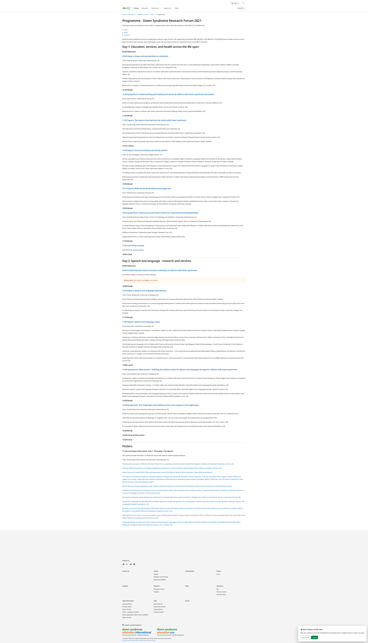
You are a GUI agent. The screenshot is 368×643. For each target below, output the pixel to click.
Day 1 (126, 30)
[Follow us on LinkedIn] (134, 564)
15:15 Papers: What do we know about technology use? (146, 188)
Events (187, 601)
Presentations (189, 571)
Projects (156, 592)
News (177, 8)
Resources (155, 8)
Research (145, 8)
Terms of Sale (151, 640)
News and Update (159, 580)
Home (136, 8)
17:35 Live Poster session (133, 245)
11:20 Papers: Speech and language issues (141, 322)
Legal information (128, 601)
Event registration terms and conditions (135, 615)
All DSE (240, 8)
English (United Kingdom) (133, 625)
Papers (219, 571)
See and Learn (221, 594)
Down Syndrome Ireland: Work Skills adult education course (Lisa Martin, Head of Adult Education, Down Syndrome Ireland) (167, 472)
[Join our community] (127, 564)
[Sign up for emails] (123, 564)
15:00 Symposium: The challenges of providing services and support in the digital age (160, 405)
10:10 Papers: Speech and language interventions (144, 290)
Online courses (221, 592)
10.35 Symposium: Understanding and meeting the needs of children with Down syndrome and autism (168, 94)
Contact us (125, 571)
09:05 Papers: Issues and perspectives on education (145, 56)
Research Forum (142, 14)
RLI (218, 589)
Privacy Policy (126, 607)
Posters (127, 35)
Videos (156, 574)
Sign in (235, 3)
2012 (218, 574)
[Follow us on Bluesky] (130, 564)
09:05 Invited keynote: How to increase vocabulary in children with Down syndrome (159, 270)
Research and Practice (161, 577)
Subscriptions (158, 609)
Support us (168, 8)
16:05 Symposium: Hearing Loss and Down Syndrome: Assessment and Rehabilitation (160, 212)
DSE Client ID (158, 604)
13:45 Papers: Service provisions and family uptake (144, 150)
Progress (125, 586)
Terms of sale (126, 617)
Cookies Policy (127, 604)
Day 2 (126, 32)
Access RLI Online (159, 607)
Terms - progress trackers (130, 612)
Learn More (305, 637)
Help (155, 601)
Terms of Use (126, 609)
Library (156, 571)
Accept (314, 637)
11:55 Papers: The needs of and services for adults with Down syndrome (154, 120)
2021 (152, 14)
